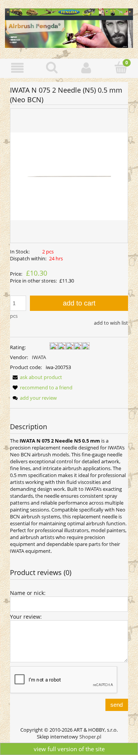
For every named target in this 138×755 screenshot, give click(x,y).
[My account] (86, 68)
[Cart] (121, 67)
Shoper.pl (90, 736)
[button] (17, 68)
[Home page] (69, 27)
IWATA (39, 357)
